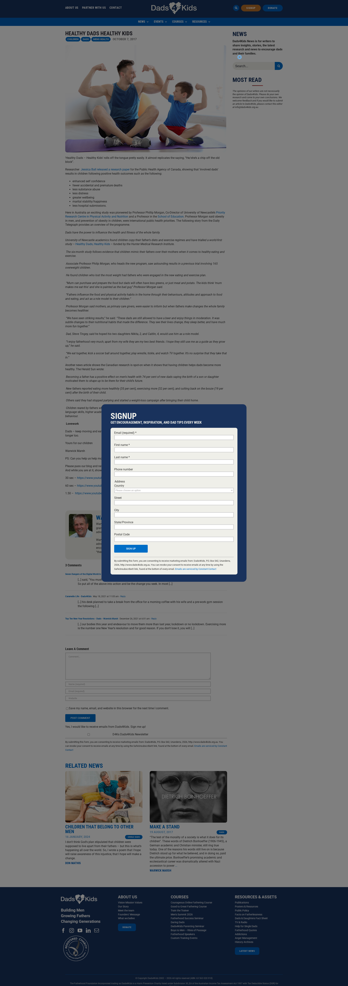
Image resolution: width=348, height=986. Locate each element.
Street (118, 498)
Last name (122, 457)
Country (119, 485)
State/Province (123, 522)
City (116, 510)
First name (122, 445)
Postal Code (122, 534)
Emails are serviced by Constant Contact (195, 569)
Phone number (123, 469)
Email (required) (125, 432)
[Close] (239, 57)
